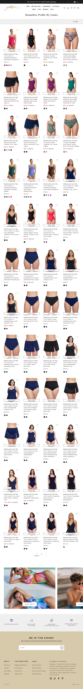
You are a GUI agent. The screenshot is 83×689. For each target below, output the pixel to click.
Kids (39, 9)
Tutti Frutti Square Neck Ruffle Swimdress (51, 498)
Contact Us (18, 671)
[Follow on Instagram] (51, 678)
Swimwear (46, 6)
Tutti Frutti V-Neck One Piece (11, 540)
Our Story (7, 665)
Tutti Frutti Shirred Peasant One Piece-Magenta (11, 57)
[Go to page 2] (46, 554)
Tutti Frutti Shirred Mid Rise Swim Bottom (69, 321)
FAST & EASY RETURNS (31, 625)
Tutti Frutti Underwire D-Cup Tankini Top (50, 277)
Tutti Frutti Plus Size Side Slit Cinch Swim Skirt (70, 407)
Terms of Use (36, 665)
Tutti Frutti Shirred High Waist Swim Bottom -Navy (31, 277)
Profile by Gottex (11, 54)
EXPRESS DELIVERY (11, 624)
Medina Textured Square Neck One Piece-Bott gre (70, 101)
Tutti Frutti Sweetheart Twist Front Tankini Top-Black (31, 233)
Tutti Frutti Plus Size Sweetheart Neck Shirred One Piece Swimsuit (50, 453)
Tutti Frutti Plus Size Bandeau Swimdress (30, 452)
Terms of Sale (36, 668)
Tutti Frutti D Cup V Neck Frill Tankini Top (12, 498)
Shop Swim (29, 604)
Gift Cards (44, 1)
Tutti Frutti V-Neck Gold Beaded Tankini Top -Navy (71, 187)
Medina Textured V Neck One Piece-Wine (50, 101)
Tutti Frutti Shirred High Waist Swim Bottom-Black (12, 277)
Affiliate (6, 674)
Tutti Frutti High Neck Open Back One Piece (32, 57)
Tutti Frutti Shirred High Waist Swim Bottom (11, 364)
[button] (71, 8)
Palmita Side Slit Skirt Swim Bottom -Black (11, 101)
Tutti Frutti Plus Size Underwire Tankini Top (70, 364)
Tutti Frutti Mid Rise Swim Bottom (31, 320)
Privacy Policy (36, 674)
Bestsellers (36, 6)
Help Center (18, 674)
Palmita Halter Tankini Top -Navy (11, 143)
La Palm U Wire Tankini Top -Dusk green (50, 144)
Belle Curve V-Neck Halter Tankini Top (70, 540)
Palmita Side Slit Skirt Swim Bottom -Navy (31, 144)
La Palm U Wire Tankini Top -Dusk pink (50, 57)
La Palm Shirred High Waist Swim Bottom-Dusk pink (70, 57)
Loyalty (6, 668)
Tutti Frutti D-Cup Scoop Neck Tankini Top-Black (70, 232)
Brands (45, 9)
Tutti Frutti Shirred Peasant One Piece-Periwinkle (30, 188)
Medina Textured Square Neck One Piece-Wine (30, 101)
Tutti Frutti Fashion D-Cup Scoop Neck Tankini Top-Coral (51, 233)
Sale (52, 9)
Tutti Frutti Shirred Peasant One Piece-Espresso (51, 187)
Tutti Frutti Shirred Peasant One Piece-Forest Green (10, 188)
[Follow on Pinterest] (62, 678)
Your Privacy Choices (39, 671)
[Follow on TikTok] (54, 678)
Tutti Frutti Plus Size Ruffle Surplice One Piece (31, 541)
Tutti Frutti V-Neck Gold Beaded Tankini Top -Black (11, 232)
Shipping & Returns (21, 665)
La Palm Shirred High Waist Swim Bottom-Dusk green (71, 144)
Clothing (55, 6)
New (28, 6)
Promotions (19, 668)
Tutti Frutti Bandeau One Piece (31, 497)
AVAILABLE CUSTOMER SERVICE (51, 625)
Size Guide (7, 671)
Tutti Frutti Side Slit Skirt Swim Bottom (30, 364)
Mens (34, 9)
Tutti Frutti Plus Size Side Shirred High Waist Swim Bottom (30, 408)
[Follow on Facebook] (58, 678)
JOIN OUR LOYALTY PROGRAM (71, 624)
